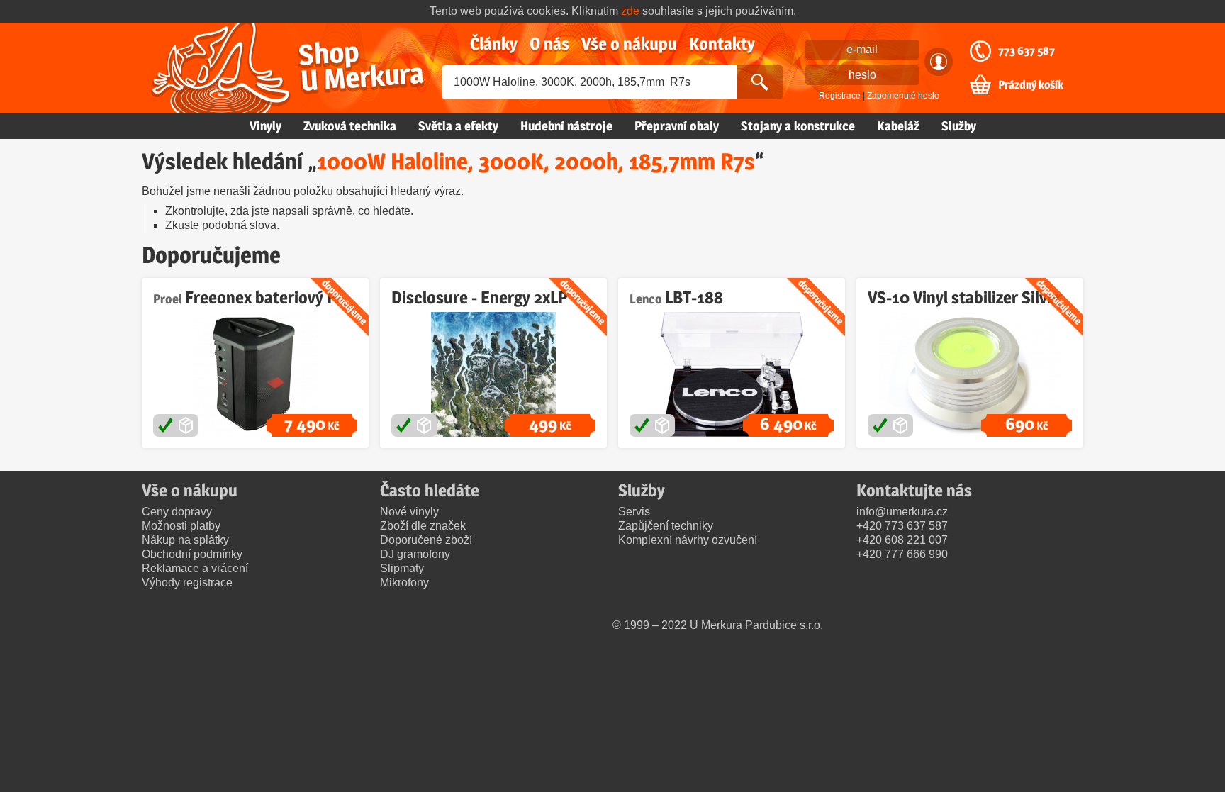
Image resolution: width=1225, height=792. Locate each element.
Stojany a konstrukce (798, 125)
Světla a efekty (458, 125)
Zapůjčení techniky (665, 526)
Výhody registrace (187, 582)
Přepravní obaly (676, 125)
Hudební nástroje (566, 125)
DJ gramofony (415, 554)
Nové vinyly (409, 512)
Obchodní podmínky (192, 554)
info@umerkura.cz (902, 512)
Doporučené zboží (426, 540)
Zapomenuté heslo (903, 96)
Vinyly (265, 125)
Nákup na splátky (185, 540)
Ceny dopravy (177, 512)
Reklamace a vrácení (195, 568)
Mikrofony (404, 582)
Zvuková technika (349, 125)
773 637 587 (1026, 51)
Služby (958, 125)
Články (494, 43)
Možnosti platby (181, 526)
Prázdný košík (1030, 85)
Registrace (840, 96)
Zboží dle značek (423, 526)
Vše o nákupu (629, 43)
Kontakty (722, 43)
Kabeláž (898, 125)
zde (630, 11)
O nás (549, 43)
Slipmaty (402, 568)
